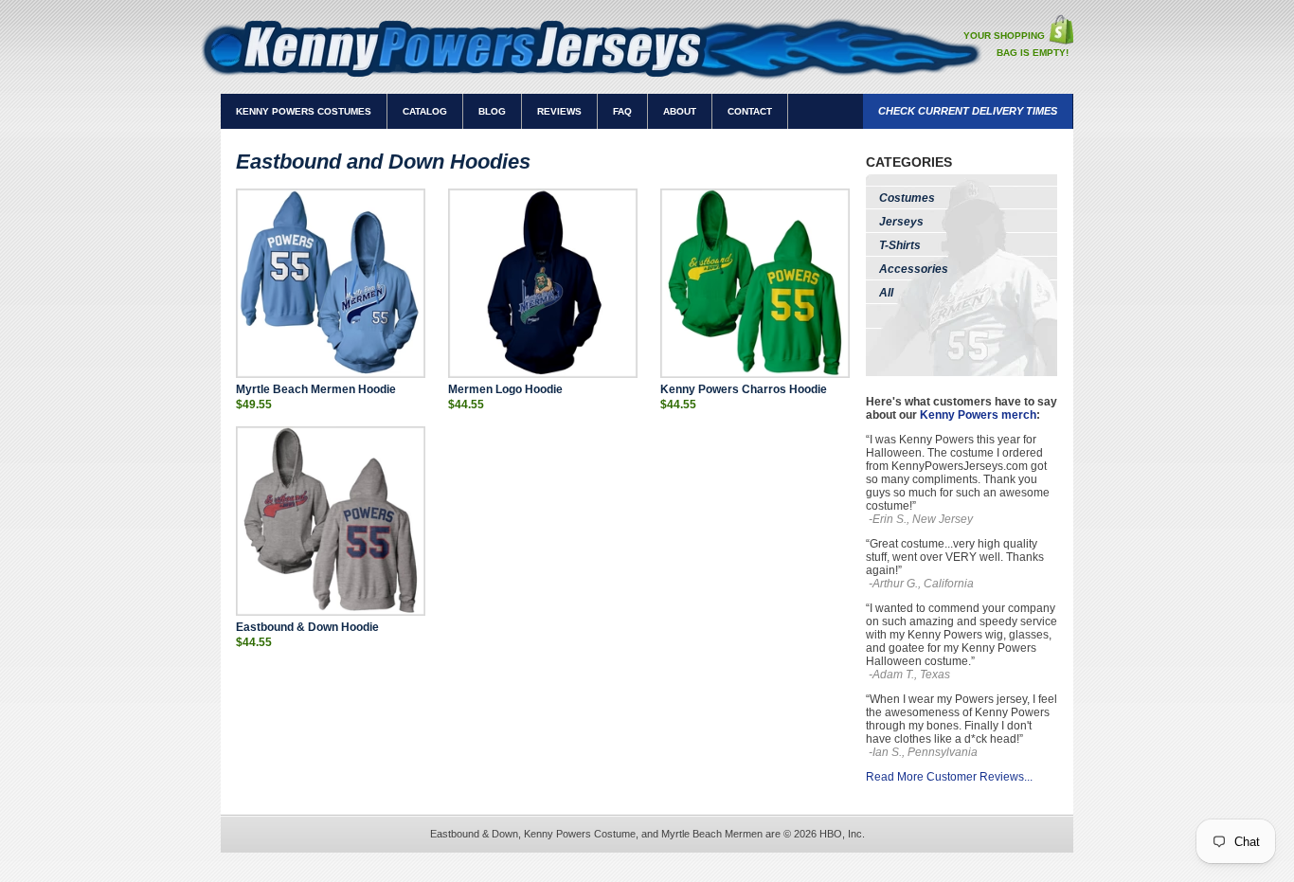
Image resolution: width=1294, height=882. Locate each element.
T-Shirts (900, 245)
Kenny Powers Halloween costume (951, 654)
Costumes (907, 198)
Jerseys (901, 221)
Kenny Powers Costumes (303, 111)
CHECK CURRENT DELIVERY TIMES (967, 111)
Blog (492, 111)
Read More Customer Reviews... (949, 776)
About (679, 111)
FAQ (622, 111)
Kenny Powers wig (955, 634)
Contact (750, 111)
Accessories (913, 269)
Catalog (425, 111)
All (886, 292)
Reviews (559, 111)
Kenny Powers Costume (580, 833)
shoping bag (1060, 29)
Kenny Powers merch (978, 415)
